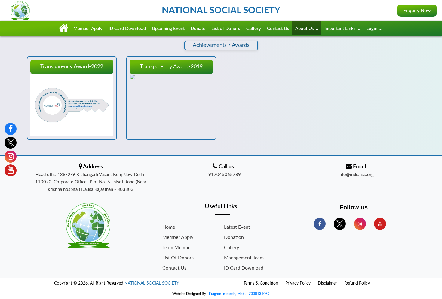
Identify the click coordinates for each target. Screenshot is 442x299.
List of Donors (225, 28)
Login (371, 28)
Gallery (253, 28)
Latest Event (237, 227)
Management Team (244, 257)
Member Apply (88, 28)
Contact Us (278, 28)
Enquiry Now (417, 10)
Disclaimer (327, 283)
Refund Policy (357, 283)
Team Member (177, 247)
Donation (234, 237)
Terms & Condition (261, 283)
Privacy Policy (298, 283)
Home (168, 227)
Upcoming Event (168, 28)
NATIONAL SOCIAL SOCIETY (151, 283)
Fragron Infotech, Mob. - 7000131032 (239, 294)
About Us (304, 28)
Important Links (340, 28)
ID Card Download (127, 28)
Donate (198, 28)
